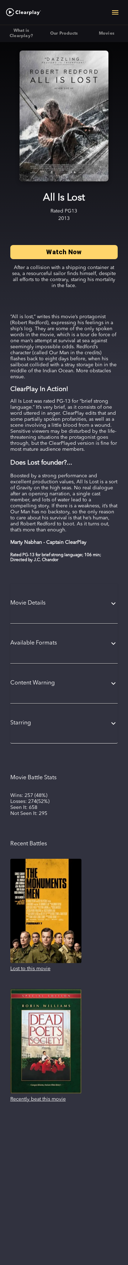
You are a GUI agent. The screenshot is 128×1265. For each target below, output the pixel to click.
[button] (64, 603)
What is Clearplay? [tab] (21, 33)
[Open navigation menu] (115, 12)
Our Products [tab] (64, 33)
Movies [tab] (106, 33)
